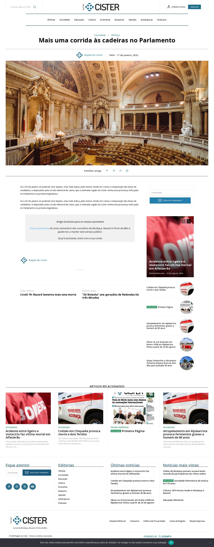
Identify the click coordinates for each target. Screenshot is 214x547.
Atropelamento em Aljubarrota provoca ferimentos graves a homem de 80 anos (161, 326)
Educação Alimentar (173, 500)
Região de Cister (93, 55)
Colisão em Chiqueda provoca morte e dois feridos (161, 288)
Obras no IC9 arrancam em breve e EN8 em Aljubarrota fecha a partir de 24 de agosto (161, 344)
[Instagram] (17, 486)
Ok (171, 542)
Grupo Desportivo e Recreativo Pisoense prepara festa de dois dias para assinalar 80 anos (161, 363)
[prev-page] (183, 221)
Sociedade (100, 35)
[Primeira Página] (187, 307)
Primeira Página (165, 307)
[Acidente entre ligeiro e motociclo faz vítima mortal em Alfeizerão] (170, 246)
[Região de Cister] (100, 7)
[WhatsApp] (127, 171)
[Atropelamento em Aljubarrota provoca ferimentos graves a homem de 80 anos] (187, 326)
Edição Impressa (120, 427)
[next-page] (189, 221)
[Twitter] (113, 171)
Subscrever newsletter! (39, 472)
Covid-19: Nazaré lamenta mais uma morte (48, 294)
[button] (34, 7)
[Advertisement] (80, 277)
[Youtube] (32, 486)
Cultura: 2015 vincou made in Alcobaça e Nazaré (183, 491)
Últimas (115, 35)
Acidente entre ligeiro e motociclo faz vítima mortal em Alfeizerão (170, 264)
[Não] (210, 542)
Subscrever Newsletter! (172, 200)
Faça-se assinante (39, 228)
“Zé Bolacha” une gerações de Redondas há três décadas (110, 296)
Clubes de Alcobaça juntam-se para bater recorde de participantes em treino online (184, 472)
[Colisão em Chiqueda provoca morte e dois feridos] (187, 289)
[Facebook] (107, 171)
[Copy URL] (120, 171)
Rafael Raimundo (157, 273)
